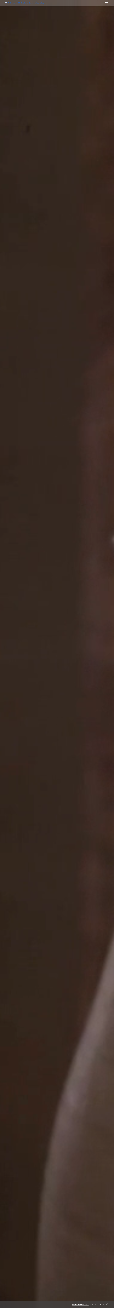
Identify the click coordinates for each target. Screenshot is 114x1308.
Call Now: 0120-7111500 (99, 1304)
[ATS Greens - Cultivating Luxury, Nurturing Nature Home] (25, 3)
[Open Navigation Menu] (106, 3)
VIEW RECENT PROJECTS (79, 1304)
